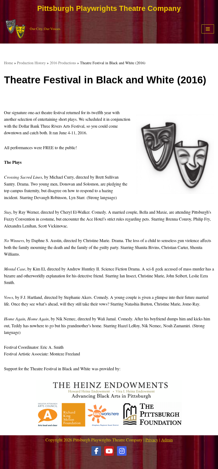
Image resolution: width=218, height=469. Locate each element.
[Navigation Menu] (208, 28)
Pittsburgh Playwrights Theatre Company (109, 8)
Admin (167, 439)
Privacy (151, 439)
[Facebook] (96, 451)
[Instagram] (122, 451)
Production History (31, 62)
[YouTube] (109, 451)
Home (8, 62)
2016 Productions (63, 62)
